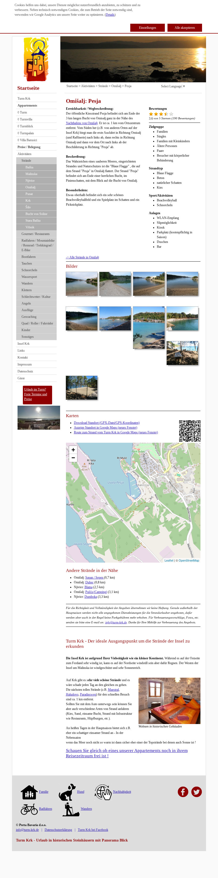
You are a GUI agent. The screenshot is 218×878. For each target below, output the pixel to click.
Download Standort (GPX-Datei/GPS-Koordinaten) (107, 423)
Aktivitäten (24, 154)
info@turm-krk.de (116, 622)
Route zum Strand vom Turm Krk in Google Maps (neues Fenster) (116, 432)
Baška (29, 167)
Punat (29, 194)
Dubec (89, 582)
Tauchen (27, 263)
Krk (28, 200)
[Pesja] (133, 497)
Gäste (21, 378)
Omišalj (30, 187)
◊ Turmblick (25, 126)
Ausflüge (27, 310)
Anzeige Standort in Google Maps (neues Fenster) (105, 427)
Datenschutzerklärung (58, 830)
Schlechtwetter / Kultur (36, 297)
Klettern (27, 290)
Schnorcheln (29, 270)
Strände (26, 160)
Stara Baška (33, 220)
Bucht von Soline (36, 214)
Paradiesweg (88, 694)
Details (110, 15)
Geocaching (29, 317)
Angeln (26, 303)
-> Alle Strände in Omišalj (82, 257)
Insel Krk (24, 343)
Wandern (27, 283)
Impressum (25, 364)
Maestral (113, 690)
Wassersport (29, 277)
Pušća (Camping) (96, 592)
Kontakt (23, 357)
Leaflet (169, 560)
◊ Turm (22, 112)
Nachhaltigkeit (122, 792)
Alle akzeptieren (185, 28)
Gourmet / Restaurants (36, 234)
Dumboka (91, 597)
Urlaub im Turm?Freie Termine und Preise (35, 394)
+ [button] (73, 449)
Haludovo (72, 694)
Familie (43, 792)
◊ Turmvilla (25, 119)
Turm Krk (24, 98)
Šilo (28, 207)
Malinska (31, 174)
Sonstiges (28, 337)
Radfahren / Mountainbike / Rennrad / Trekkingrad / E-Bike (38, 245)
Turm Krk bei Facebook (93, 830)
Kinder (26, 330)
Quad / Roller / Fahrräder (37, 323)
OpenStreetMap (189, 560)
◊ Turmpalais (26, 133)
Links (21, 350)
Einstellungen (147, 28)
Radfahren (45, 809)
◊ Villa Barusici (27, 140)
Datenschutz (25, 371)
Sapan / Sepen (94, 577)
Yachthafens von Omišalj (82, 123)
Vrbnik (30, 227)
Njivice (30, 180)
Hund (80, 792)
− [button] (73, 457)
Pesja (128, 86)
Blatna (89, 587)
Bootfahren (29, 257)
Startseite (28, 88)
